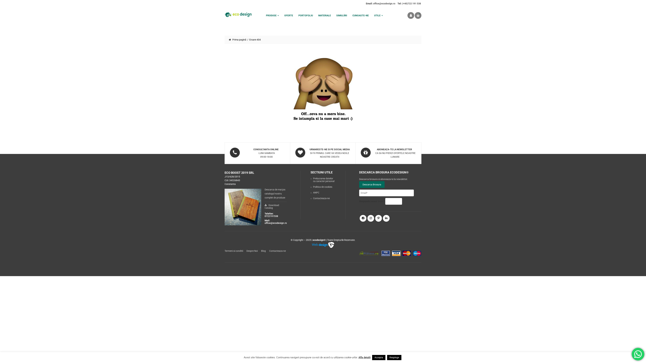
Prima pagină (239, 39)
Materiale (324, 15)
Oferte (288, 15)
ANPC (316, 192)
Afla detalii (364, 357)
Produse (271, 15)
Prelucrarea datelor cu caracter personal (323, 180)
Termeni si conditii (234, 251)
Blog (263, 251)
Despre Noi (252, 251)
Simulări (341, 15)
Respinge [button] (394, 357)
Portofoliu (305, 15)
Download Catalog (272, 206)
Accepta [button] (378, 357)
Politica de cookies (322, 187)
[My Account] (410, 15)
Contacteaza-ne (321, 198)
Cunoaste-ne (360, 15)
